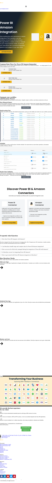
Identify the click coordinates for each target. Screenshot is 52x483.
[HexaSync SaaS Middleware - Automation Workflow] (1, 2)
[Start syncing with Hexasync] (1, 267)
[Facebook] (1, 476)
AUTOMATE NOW (6, 52)
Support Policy (18, 479)
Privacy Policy (8, 479)
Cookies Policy (13, 479)
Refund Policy (24, 479)
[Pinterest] (14, 476)
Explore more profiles (9, 222)
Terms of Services (2, 479)
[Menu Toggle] (26, 6)
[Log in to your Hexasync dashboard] (1, 305)
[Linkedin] (4, 476)
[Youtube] (8, 476)
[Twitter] (11, 476)
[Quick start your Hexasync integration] (1, 343)
